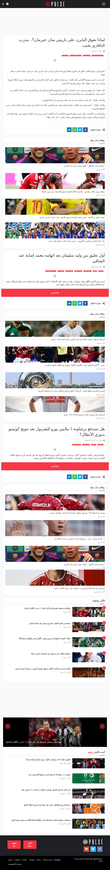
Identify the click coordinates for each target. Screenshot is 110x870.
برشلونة (100, 444)
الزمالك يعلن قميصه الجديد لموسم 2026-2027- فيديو (84, 415)
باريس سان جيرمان (97, 55)
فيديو (10, 860)
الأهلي (95, 271)
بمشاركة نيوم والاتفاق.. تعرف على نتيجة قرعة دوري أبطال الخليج (47, 805)
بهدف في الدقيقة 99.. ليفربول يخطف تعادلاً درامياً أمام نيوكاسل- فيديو (77, 513)
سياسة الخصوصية (14, 864)
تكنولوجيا (57, 860)
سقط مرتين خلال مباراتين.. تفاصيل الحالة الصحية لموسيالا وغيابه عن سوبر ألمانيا (73, 192)
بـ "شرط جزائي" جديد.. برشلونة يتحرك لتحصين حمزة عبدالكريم (80, 539)
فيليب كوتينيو (76, 444)
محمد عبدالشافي (51, 271)
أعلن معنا (30, 844)
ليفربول (94, 444)
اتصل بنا (14, 844)
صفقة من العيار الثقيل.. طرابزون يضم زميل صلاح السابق (49, 623)
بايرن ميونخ (86, 55)
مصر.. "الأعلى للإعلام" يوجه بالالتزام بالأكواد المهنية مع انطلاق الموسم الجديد (75, 365)
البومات (17, 860)
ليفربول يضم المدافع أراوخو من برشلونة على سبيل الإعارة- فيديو (79, 588)
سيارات (24, 860)
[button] (85, 129)
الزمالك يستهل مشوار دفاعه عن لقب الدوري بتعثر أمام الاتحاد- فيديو (78, 339)
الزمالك (101, 271)
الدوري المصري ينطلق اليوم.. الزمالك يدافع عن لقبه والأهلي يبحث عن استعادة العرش (71, 391)
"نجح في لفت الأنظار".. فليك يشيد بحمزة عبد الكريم (84, 166)
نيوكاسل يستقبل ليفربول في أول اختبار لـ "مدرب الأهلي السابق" (47, 608)
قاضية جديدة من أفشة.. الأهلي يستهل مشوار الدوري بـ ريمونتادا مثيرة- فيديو (43, 669)
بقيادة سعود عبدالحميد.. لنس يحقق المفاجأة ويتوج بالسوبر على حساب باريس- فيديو (72, 217)
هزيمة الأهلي (78, 271)
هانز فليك (65, 55)
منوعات (32, 860)
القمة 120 (61, 271)
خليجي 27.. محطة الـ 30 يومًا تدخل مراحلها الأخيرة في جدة (49, 775)
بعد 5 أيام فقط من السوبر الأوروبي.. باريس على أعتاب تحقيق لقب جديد (77, 241)
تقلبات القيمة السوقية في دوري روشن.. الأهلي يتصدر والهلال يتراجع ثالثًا (44, 638)
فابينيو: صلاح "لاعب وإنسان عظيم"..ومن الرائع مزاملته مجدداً (48, 760)
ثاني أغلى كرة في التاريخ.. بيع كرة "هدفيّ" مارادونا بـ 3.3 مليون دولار (45, 790)
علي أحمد (99, 440)
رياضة (38, 860)
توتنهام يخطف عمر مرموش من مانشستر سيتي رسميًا (50, 654)
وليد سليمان (69, 271)
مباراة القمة (87, 271)
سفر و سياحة (47, 860)
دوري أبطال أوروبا (75, 55)
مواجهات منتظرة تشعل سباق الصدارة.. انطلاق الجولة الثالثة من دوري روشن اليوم (41, 820)
